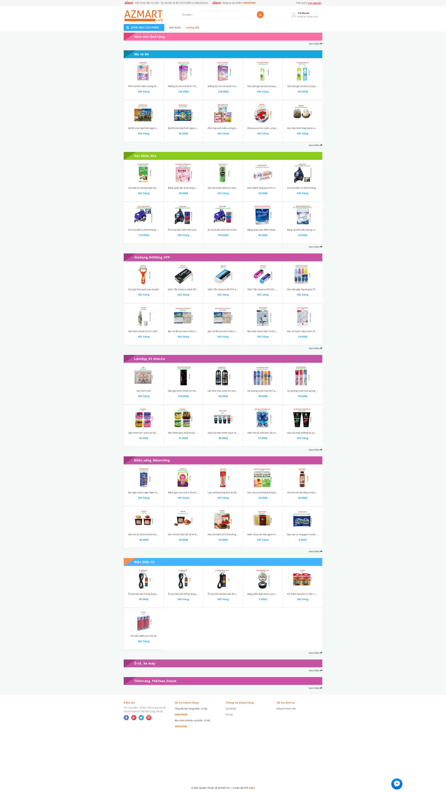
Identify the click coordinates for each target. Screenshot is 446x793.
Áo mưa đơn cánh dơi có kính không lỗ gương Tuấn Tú (196, 229)
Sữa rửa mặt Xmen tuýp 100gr (224, 432)
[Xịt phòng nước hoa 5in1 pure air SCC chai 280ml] (263, 376)
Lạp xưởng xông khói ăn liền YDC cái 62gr (229, 492)
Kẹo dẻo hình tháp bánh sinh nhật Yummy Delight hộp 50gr (318, 128)
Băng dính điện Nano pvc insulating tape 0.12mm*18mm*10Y (279, 593)
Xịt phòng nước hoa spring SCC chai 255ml (309, 390)
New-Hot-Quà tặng (149, 36)
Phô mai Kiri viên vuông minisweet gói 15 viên (152, 86)
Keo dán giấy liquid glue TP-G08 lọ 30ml (307, 289)
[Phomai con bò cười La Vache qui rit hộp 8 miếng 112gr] (263, 113)
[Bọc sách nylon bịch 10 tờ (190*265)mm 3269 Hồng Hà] (263, 316)
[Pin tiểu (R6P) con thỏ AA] (143, 621)
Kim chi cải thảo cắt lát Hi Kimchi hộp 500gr (190, 534)
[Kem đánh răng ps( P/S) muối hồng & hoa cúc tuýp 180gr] (263, 173)
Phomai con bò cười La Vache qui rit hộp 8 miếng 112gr (276, 128)
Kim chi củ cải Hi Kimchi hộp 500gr (146, 534)
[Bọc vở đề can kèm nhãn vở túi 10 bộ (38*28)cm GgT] (223, 316)
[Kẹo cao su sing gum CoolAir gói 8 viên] (302, 520)
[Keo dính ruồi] (143, 376)
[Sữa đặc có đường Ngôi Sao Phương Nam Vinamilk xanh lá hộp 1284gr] (143, 173)
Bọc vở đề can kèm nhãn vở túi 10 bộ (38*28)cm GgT (235, 331)
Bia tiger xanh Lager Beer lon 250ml (146, 492)
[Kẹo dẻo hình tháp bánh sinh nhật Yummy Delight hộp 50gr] (302, 113)
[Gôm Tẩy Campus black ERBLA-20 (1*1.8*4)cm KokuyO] (183, 274)
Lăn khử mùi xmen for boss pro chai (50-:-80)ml (232, 390)
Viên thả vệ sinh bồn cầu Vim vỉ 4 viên (267, 432)
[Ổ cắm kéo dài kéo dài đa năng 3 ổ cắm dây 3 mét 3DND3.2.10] (223, 579)
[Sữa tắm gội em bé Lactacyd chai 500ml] (263, 71)
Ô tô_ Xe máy (144, 663)
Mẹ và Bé (141, 54)
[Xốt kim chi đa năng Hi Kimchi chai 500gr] (302, 478)
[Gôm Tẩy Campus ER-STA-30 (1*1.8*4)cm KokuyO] (223, 274)
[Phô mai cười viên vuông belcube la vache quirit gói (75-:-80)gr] (223, 113)
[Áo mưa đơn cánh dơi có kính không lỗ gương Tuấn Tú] (183, 215)
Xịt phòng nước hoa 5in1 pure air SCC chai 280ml (272, 390)
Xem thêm (314, 43)
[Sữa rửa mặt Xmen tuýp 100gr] (223, 418)
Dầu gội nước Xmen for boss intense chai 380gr (192, 390)
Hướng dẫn (192, 27)
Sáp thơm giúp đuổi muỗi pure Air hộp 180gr (191, 432)
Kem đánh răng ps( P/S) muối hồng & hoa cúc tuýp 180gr (277, 187)
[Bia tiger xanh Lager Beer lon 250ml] (143, 478)
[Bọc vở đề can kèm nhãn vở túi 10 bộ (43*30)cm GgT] (183, 316)
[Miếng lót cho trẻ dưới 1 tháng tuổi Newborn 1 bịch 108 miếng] (183, 71)
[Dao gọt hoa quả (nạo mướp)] (143, 274)
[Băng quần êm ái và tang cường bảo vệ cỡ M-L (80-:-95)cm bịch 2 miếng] (183, 173)
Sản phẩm (231, 708)
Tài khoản (303, 13)
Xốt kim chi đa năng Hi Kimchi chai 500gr (308, 492)
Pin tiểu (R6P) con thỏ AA (143, 635)
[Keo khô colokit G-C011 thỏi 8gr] (143, 316)
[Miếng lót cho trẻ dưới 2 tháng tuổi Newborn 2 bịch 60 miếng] (223, 71)
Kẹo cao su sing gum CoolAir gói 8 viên (307, 534)
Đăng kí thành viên (286, 708)
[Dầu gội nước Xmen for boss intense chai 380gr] (183, 376)
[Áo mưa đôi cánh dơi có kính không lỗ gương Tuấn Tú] (223, 215)
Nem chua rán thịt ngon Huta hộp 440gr (268, 534)
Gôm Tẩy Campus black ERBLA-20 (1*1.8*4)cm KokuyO (196, 289)
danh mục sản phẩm (145, 27)
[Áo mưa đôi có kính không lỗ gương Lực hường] (143, 215)
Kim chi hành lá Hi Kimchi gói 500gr (226, 534)
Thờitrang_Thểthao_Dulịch (155, 681)
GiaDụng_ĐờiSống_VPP (152, 257)
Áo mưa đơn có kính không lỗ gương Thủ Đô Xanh (313, 187)
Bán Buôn (175, 27)
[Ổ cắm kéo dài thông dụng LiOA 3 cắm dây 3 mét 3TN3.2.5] (183, 579)
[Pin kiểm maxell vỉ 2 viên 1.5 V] (302, 579)
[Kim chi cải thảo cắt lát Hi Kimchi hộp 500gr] (183, 520)
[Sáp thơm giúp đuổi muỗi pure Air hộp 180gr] (183, 418)
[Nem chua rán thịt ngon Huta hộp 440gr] (263, 520)
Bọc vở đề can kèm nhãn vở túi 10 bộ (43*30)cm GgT (195, 331)
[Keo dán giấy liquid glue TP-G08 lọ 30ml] (302, 274)
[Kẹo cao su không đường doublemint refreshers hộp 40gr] (263, 478)
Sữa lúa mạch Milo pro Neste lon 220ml (228, 187)
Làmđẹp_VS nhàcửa (149, 359)
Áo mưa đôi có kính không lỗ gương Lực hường (153, 229)
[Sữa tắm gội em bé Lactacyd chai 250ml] (302, 71)
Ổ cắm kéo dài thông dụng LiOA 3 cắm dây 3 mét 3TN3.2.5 (198, 593)
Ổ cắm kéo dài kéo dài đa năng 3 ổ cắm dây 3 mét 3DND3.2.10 (240, 593)
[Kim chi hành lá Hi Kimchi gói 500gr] (223, 520)
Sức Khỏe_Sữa (145, 156)
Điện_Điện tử (144, 562)
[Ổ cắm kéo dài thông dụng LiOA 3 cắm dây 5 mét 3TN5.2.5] (143, 579)
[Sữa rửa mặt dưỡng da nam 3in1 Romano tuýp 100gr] (302, 418)
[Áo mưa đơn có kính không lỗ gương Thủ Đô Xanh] (302, 173)
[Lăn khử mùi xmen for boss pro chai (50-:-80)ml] (223, 376)
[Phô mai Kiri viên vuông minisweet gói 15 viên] (143, 71)
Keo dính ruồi (144, 390)
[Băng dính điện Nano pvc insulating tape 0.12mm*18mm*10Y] (263, 579)
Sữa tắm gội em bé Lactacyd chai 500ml (268, 86)
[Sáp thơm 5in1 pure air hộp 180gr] (143, 418)
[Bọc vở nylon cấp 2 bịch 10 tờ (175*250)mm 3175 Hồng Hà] (302, 316)
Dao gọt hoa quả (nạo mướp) (143, 289)
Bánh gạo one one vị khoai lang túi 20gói (189, 492)
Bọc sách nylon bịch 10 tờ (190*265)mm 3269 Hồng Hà (276, 331)
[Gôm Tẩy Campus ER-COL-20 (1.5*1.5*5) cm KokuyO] (263, 274)
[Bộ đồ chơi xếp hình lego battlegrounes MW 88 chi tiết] (143, 113)
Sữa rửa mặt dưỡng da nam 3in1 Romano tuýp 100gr (315, 432)
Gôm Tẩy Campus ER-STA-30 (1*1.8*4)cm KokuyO (234, 289)
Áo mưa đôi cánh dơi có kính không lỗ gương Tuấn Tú (236, 229)
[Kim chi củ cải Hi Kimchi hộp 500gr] (143, 520)
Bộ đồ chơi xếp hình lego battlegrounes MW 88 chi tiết (156, 128)
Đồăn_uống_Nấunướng (152, 460)
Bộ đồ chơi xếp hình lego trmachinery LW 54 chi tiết (195, 128)
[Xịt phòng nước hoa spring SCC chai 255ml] (302, 376)
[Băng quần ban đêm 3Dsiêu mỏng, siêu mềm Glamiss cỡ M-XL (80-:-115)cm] (263, 215)
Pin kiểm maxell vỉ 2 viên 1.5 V (302, 593)
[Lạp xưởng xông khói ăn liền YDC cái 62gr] (223, 478)
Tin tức (229, 714)
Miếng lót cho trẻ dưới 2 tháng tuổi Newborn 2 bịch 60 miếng (240, 86)
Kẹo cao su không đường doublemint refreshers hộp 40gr (277, 492)
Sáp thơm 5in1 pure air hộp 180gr (145, 432)
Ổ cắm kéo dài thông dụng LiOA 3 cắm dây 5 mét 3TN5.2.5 (158, 593)
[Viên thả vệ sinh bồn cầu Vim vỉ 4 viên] (263, 418)
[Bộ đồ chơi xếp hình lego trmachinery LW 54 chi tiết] (183, 113)
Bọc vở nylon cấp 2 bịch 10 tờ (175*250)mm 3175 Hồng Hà (317, 331)
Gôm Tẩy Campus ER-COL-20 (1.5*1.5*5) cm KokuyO (274, 289)
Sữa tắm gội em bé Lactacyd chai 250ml (308, 86)
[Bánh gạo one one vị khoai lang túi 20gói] (183, 478)
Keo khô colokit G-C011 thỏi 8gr (144, 331)
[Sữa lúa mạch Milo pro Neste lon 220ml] (223, 173)
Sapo (252, 787)
